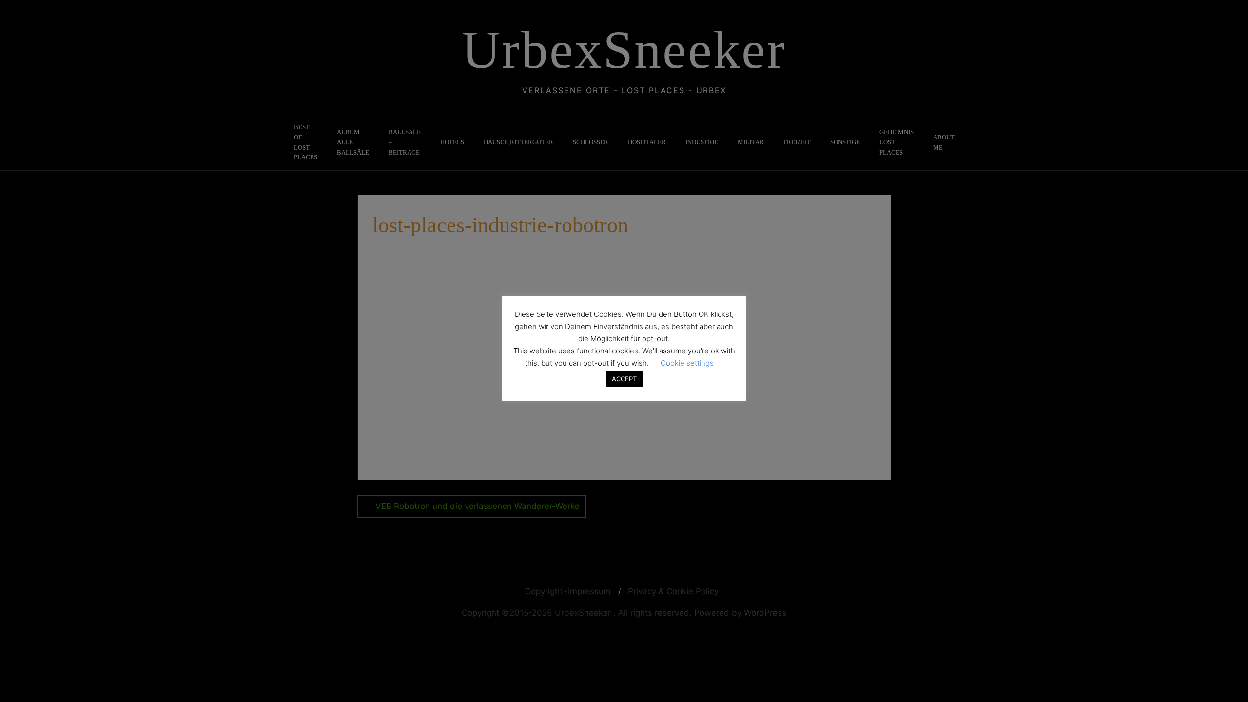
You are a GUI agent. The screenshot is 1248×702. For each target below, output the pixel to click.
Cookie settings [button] (687, 363)
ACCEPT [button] (624, 379)
